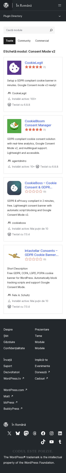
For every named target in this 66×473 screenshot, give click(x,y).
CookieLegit (34, 63)
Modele (40, 348)
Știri (6, 336)
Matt (8, 396)
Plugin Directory (13, 15)
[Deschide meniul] (60, 5)
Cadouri (41, 378)
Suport (8, 366)
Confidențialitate (14, 348)
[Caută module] (51, 30)
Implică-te (41, 360)
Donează (42, 372)
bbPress (11, 402)
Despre (8, 329)
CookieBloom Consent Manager (38, 123)
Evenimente (42, 366)
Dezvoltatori (12, 372)
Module (40, 342)
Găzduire (9, 342)
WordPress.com (15, 390)
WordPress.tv (14, 378)
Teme (38, 336)
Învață (8, 360)
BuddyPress (13, 408)
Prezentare (42, 329)
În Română (19, 424)
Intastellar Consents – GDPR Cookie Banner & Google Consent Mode (41, 253)
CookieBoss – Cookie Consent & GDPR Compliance (41, 185)
